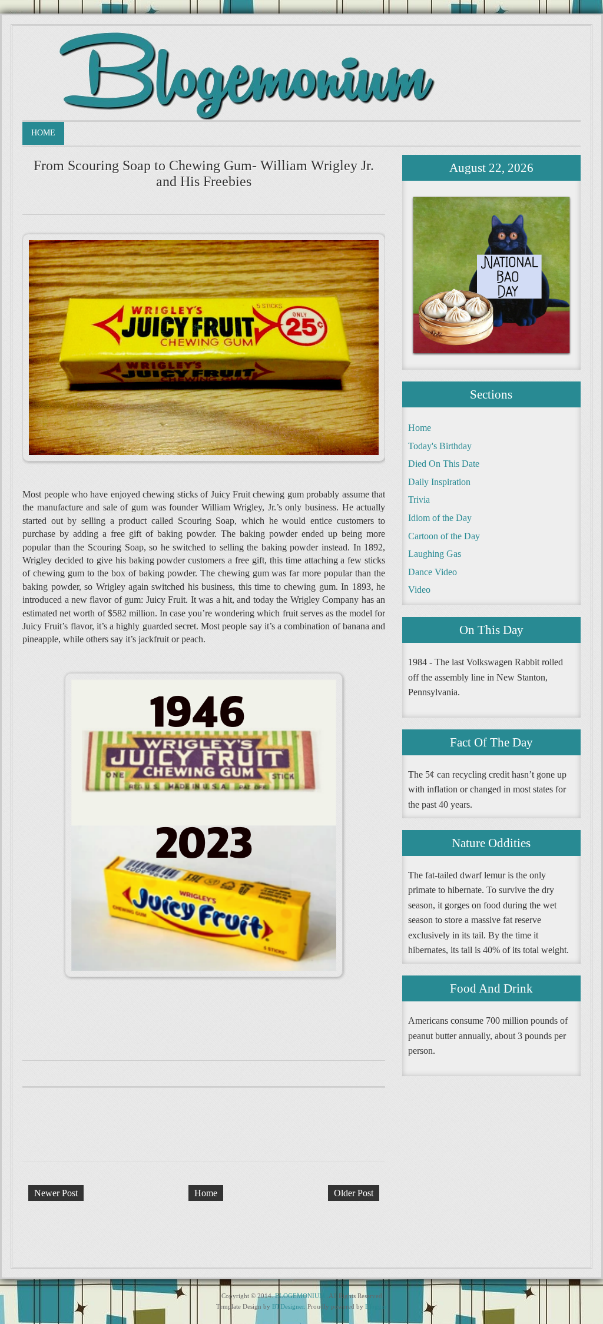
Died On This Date (443, 464)
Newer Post (56, 1193)
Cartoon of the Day (444, 536)
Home (43, 132)
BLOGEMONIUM (300, 1295)
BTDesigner (288, 1306)
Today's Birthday (440, 446)
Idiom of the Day (440, 518)
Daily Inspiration (439, 482)
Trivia (419, 500)
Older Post (353, 1193)
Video (419, 590)
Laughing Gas (434, 554)
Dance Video (432, 572)
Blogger (376, 1306)
